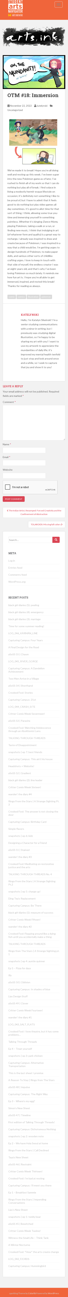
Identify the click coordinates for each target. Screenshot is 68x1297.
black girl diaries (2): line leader (25, 780)
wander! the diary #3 (20, 856)
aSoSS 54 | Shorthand (20, 685)
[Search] (56, 540)
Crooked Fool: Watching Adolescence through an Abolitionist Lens (29, 729)
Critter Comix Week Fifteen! (24, 919)
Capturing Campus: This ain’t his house (30, 759)
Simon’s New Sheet (19, 1108)
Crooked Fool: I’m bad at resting (26, 1178)
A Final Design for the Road (23, 647)
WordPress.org (17, 581)
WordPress (53, 1293)
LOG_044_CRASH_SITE (21, 706)
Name (7, 444)
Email (6, 457)
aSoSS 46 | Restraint (20, 1164)
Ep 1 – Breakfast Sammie (22, 1192)
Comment (9, 401)
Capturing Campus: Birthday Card (27, 821)
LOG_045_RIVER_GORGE (23, 661)
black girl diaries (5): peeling (23, 605)
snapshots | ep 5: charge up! (24, 891)
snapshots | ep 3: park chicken (25, 1055)
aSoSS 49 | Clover (18, 1003)
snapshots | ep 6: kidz (20, 835)
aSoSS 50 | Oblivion (19, 982)
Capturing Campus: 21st (22, 699)
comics (21, 296)
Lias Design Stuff (18, 996)
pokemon (46, 296)
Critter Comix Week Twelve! (24, 1230)
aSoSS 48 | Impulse (19, 1087)
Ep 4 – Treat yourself (20, 1048)
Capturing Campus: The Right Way (28, 1094)
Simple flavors (16, 828)
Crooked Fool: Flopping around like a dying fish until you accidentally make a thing (32, 935)
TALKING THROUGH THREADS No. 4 (30, 874)
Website (8, 469)
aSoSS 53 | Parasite (19, 720)
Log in (11, 560)
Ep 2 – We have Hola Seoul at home (28, 1143)
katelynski (42, 105)
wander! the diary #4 (20, 794)
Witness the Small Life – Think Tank (28, 1237)
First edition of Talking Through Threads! (31, 1122)
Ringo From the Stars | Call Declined (28, 1150)
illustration (33, 296)
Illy (10, 975)
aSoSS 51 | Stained (19, 849)
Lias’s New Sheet (18, 1209)
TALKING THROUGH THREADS (27, 738)
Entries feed (15, 567)
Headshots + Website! (21, 766)
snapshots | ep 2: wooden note (26, 1136)
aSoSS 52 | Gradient (19, 773)
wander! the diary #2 (20, 926)
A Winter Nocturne (19, 1244)
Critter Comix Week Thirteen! (25, 1171)
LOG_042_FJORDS (18, 1258)
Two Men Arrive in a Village (23, 678)
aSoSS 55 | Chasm (18, 654)
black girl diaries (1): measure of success (30, 912)
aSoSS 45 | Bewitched (20, 1223)
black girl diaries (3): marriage (24, 619)
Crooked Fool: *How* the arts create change (33, 1251)
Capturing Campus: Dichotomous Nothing (32, 1129)
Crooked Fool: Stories (20, 692)
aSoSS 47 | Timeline (19, 1115)
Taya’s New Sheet (18, 1157)
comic (12, 296)
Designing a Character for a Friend (27, 842)
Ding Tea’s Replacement (22, 898)
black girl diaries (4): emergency (26, 612)
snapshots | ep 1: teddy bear (24, 1216)
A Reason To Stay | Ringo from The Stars (31, 1080)
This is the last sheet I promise (25, 1073)
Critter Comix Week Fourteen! (25, 1010)
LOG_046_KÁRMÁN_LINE (23, 633)
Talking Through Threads (22, 1041)
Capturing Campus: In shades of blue (29, 989)
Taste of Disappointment (22, 745)
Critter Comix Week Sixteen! (24, 787)
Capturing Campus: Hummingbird (27, 1265)
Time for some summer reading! (26, 626)
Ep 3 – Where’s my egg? (21, 1101)
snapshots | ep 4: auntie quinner (26, 961)
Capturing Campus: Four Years (25, 640)
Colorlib (32, 1293)
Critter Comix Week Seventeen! (26, 713)
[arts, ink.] (15, 4)
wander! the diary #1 (20, 1017)
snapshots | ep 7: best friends (25, 752)
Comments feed (17, 574)
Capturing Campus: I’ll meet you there (29, 1185)
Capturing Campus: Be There (25, 905)
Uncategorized (15, 110)
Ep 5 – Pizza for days (19, 968)
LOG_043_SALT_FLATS (21, 1024)
